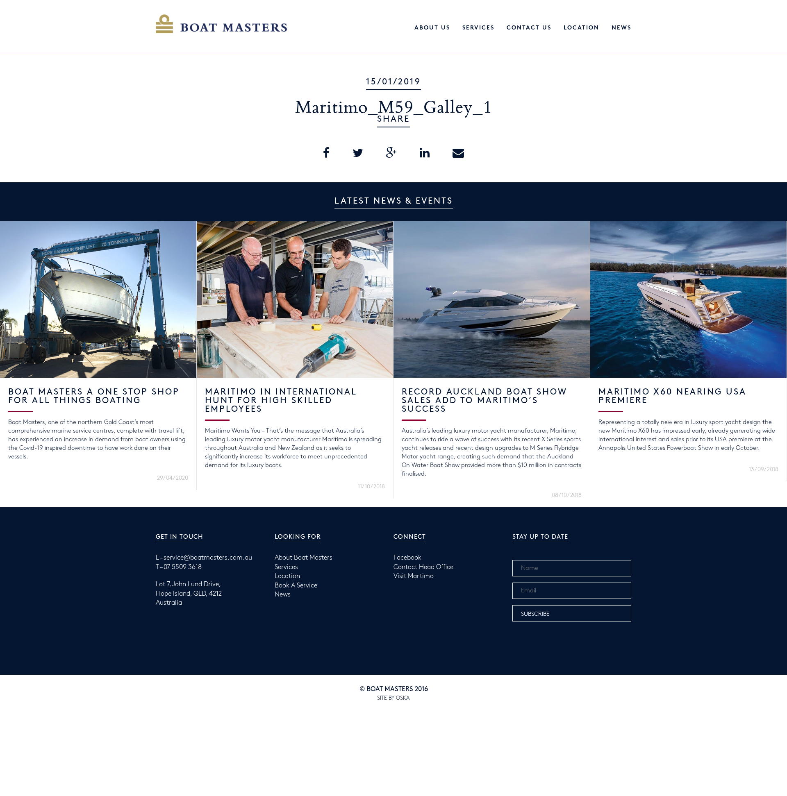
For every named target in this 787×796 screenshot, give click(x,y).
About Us (432, 28)
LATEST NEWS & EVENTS (393, 201)
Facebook (407, 558)
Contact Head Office (423, 567)
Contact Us (529, 28)
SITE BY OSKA (393, 698)
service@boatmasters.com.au (208, 558)
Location (581, 28)
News (621, 28)
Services (478, 28)
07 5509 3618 (183, 567)
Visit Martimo (414, 576)
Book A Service (296, 586)
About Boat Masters (303, 558)
